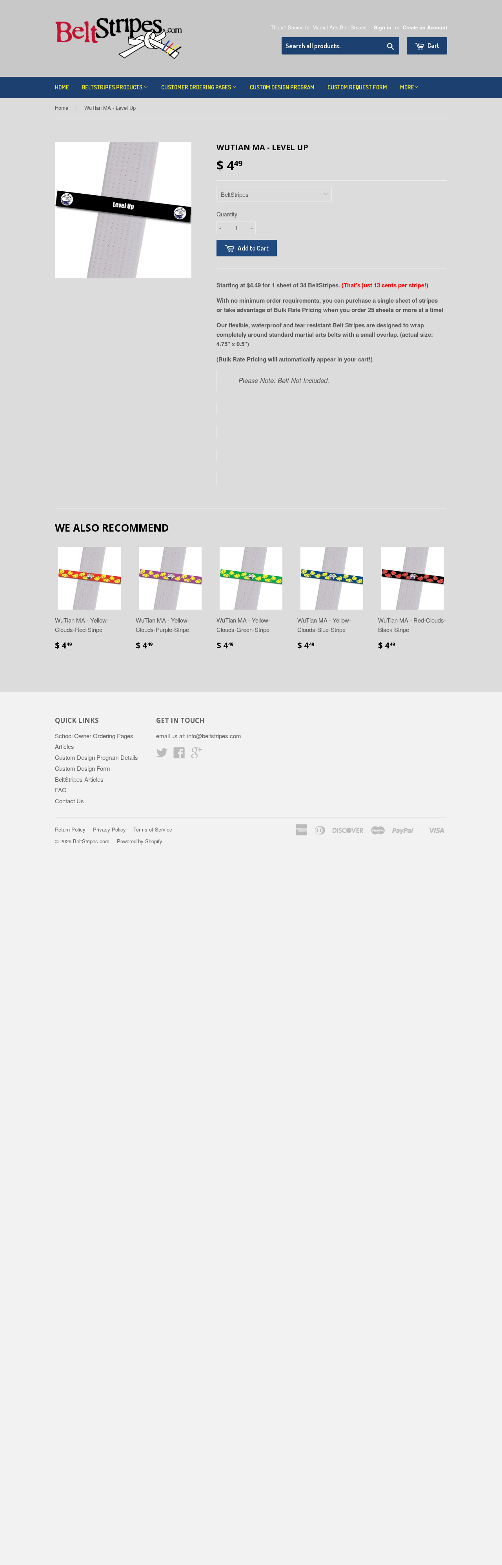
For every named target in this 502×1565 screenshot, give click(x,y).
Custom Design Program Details (96, 757)
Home (62, 87)
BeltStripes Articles (79, 779)
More (407, 87)
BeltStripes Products (113, 87)
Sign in (382, 27)
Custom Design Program (282, 87)
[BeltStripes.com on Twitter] (162, 755)
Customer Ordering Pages (196, 87)
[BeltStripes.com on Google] (196, 755)
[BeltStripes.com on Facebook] (179, 755)
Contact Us (69, 801)
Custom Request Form (357, 87)
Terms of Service (152, 829)
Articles (64, 746)
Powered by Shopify (139, 841)
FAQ (61, 790)
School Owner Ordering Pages (94, 736)
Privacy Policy (109, 829)
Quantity (226, 214)
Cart (432, 45)
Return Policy (70, 829)
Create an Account (425, 27)
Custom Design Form (82, 768)
